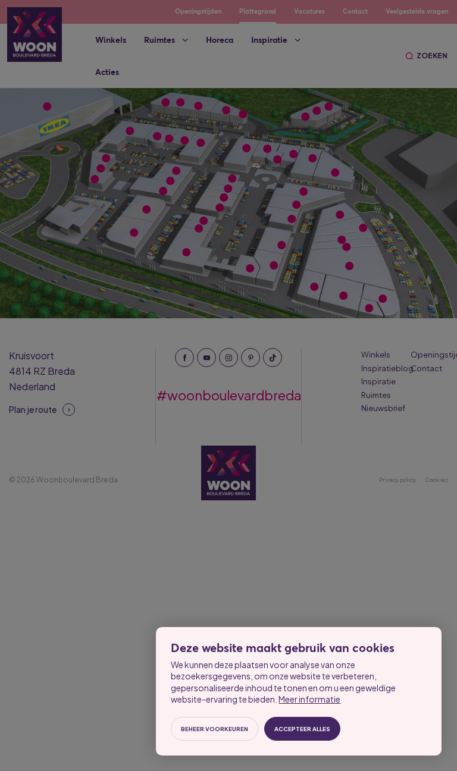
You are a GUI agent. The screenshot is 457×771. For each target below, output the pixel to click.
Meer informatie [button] (306, 688)
